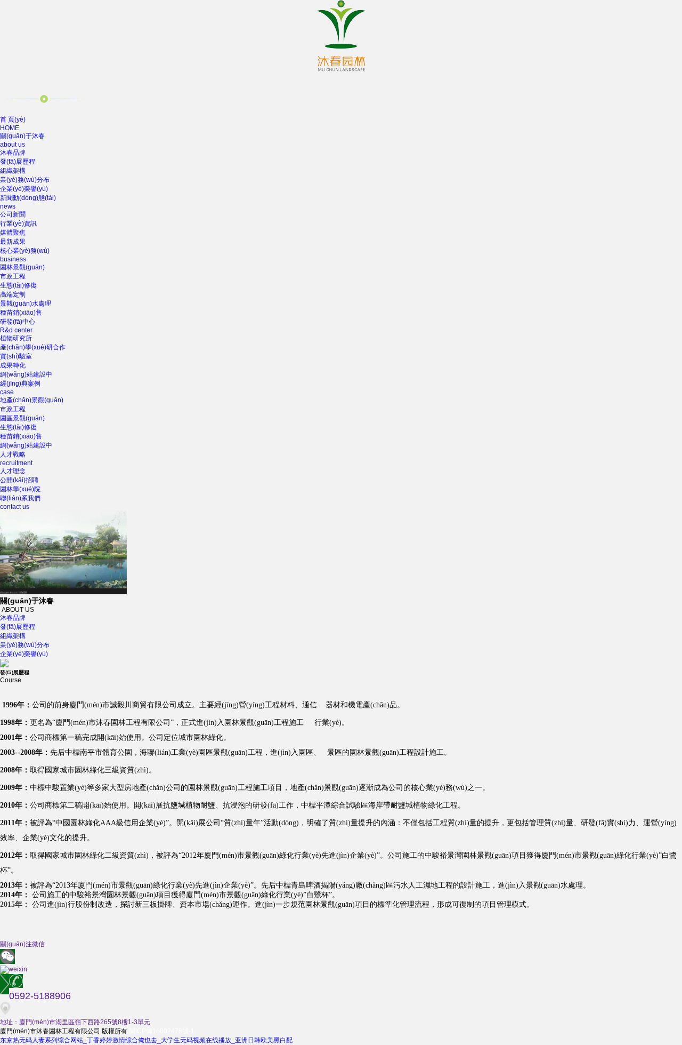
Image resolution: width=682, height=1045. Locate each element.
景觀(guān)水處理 (25, 303)
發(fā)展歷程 (17, 161)
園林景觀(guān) (22, 267)
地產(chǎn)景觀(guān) (31, 400)
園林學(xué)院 (20, 489)
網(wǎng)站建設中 (26, 374)
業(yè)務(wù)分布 (25, 180)
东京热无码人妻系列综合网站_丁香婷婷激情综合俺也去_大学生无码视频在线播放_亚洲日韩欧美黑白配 (146, 1040)
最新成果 (13, 241)
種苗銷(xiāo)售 (21, 312)
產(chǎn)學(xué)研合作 (33, 347)
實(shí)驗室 (16, 356)
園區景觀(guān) (22, 418)
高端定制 (13, 294)
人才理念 (13, 471)
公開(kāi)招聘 (19, 480)
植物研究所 (16, 338)
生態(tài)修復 (18, 285)
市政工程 (13, 276)
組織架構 (13, 170)
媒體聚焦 (13, 232)
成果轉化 (13, 365)
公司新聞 (13, 214)
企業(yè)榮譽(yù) (24, 189)
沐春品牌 (13, 152)
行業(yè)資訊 (18, 223)
